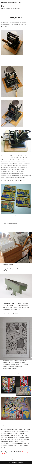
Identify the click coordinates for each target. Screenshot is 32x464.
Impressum (18, 459)
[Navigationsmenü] (29, 5)
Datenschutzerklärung (7, 459)
